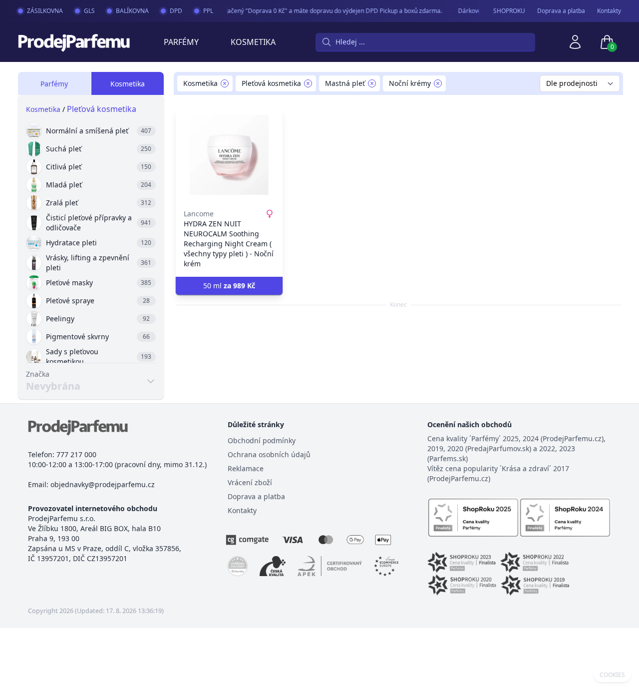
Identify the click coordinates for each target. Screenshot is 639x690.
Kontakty (609, 11)
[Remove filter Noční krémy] (438, 83)
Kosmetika (253, 41)
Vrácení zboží (250, 482)
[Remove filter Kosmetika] (225, 83)
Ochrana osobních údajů (269, 454)
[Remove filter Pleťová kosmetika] (308, 83)
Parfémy (181, 41)
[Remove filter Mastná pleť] (372, 83)
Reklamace (246, 468)
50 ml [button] (229, 285)
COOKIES (612, 675)
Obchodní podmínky (262, 440)
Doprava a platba (561, 11)
